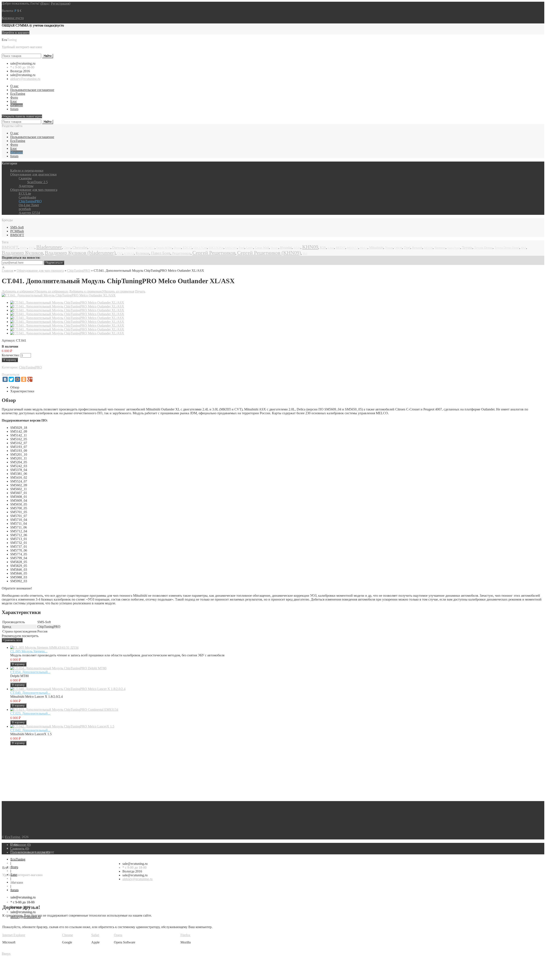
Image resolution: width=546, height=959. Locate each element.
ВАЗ (523, 247)
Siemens (440, 247)
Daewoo (118, 247)
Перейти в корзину (15, 32)
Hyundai (286, 248)
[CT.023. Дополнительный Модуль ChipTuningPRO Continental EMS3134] (64, 709)
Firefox (185, 935)
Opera (118, 935)
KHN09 (310, 247)
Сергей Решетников (213, 253)
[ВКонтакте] (5, 379)
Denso (177, 247)
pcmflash (25, 209)
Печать (140, 291)
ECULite (25, 193)
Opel (407, 247)
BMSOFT (17, 235)
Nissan (389, 247)
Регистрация (60, 3)
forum (14, 109)
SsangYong (453, 247)
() (20, 844)
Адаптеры (26, 186)
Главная (7, 270)
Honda (274, 247)
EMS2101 (231, 247)
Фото (14, 97)
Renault (417, 247)
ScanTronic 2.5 (37, 182)
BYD (32, 247)
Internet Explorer (13, 935)
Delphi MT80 (164, 247)
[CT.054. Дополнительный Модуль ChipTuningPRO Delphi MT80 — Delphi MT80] (58, 668)
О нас (14, 86)
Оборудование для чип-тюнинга (33, 190)
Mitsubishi (376, 247)
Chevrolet (80, 248)
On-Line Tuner (29, 205)
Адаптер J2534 (29, 213)
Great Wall (262, 247)
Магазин (16, 105)
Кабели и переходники (27, 170)
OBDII (398, 247)
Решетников (181, 253)
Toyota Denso (483, 247)
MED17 (340, 247)
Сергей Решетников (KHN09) (269, 253)
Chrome (67, 935)
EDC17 (187, 247)
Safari (95, 935)
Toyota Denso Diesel (506, 247)
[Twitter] (11, 379)
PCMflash (17, 231)
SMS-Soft (17, 227)
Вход (45, 3)
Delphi (129, 247)
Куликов (142, 253)
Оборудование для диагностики (33, 174)
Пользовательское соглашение (32, 90)
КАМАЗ (129, 253)
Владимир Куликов (22, 253)
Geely (249, 247)
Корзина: (13, 18)
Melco (363, 247)
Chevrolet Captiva (99, 247)
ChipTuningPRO (30, 201)
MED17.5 (352, 247)
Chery (67, 247)
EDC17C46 (200, 247)
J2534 (297, 247)
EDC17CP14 (216, 247)
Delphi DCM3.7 (145, 247)
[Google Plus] (29, 379)
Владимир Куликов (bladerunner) (80, 253)
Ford (241, 247)
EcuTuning (17, 93)
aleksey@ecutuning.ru (25, 79)
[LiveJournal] (36, 379)
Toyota (467, 248)
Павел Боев (160, 253)
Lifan (331, 247)
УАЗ (305, 253)
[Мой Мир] (17, 379)
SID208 (428, 247)
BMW (23, 247)
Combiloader (27, 197)
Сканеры (25, 178)
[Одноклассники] (23, 379)
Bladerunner (49, 247)
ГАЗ (119, 253)
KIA (323, 248)
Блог (13, 101)
